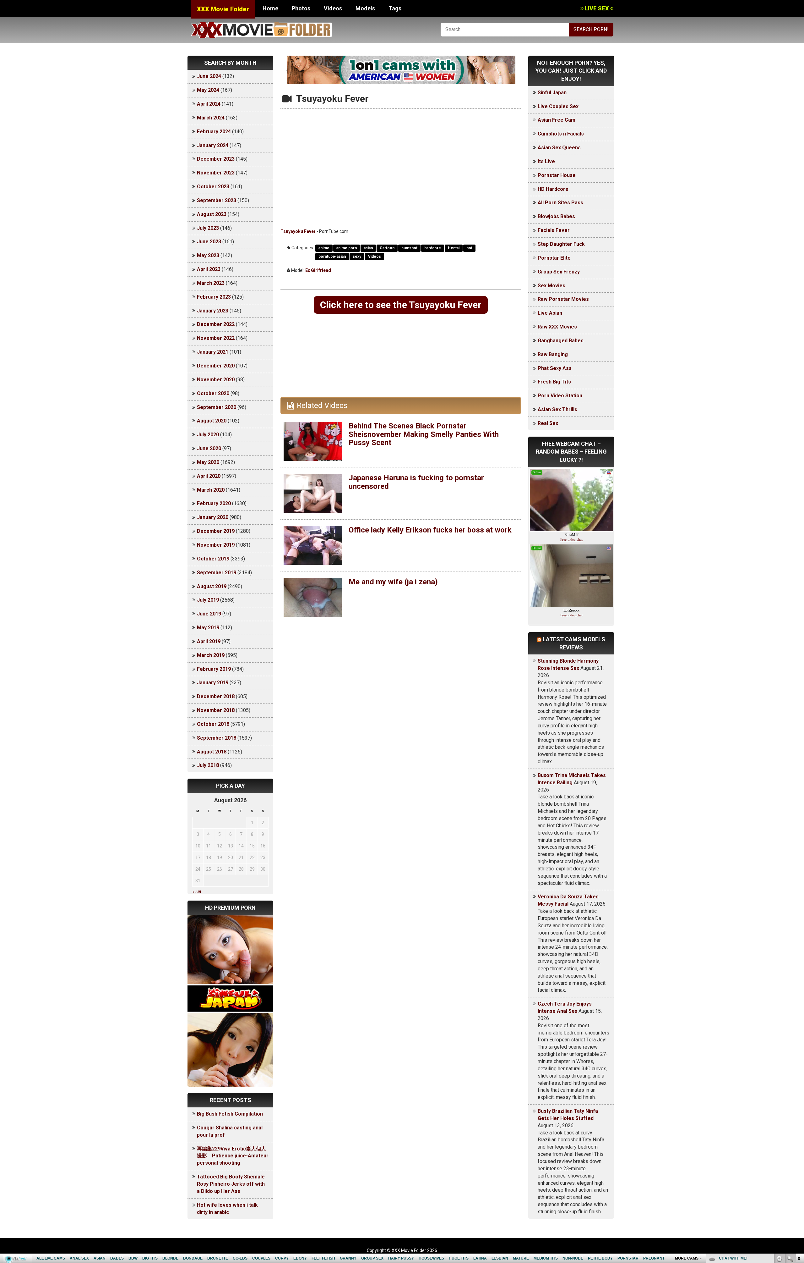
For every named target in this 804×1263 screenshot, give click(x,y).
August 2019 (211, 586)
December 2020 (216, 366)
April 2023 (208, 269)
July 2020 (208, 435)
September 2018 (216, 738)
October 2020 (213, 393)
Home (270, 8)
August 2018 (211, 752)
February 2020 (214, 503)
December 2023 (216, 159)
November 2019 (216, 545)
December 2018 (216, 696)
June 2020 (209, 448)
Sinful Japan (552, 93)
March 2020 (211, 490)
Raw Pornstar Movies (563, 299)
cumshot (409, 248)
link (798, 1165)
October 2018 (213, 724)
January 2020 (212, 517)
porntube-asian (332, 256)
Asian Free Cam (556, 120)
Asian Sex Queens (559, 148)
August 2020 (211, 421)
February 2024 (214, 132)
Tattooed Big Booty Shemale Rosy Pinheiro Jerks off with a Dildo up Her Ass (231, 1184)
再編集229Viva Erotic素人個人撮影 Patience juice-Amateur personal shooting (233, 1156)
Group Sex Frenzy (559, 272)
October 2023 (213, 187)
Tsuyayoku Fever (298, 231)
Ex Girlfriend (318, 270)
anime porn (346, 248)
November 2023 (216, 173)
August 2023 (211, 214)
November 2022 (216, 338)
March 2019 (211, 655)
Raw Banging (553, 354)
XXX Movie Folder (223, 9)
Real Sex (548, 423)
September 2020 (216, 407)
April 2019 (208, 641)
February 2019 (214, 669)
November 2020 (216, 380)
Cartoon (387, 248)
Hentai (453, 248)
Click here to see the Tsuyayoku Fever (400, 304)
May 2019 (208, 628)
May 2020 (208, 462)
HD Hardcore (553, 189)
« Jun (197, 892)
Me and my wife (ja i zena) (393, 581)
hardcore (432, 248)
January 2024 (212, 145)
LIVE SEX (597, 8)
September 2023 (216, 200)
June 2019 (209, 614)
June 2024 (209, 76)
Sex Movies (551, 286)
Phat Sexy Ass (555, 368)
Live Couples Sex (558, 106)
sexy (357, 256)
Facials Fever (554, 230)
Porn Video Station (560, 396)
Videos (333, 8)
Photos (301, 8)
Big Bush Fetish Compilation (230, 1114)
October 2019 (213, 559)
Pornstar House (557, 175)
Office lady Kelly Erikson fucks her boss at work (430, 530)
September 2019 (216, 573)
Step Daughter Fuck (561, 244)
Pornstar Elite (554, 258)
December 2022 (216, 324)
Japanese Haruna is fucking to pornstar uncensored (416, 481)
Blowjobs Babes (556, 216)
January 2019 (212, 683)
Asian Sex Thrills (557, 409)
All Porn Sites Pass (560, 203)
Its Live (546, 161)
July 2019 (208, 600)
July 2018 (208, 765)
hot (469, 248)
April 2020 (208, 476)
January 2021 (212, 352)
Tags (394, 8)
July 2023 (208, 228)
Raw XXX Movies (557, 327)
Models (365, 8)
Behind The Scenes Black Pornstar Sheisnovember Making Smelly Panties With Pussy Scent (424, 434)
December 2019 (216, 531)
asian (368, 248)
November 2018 (216, 710)
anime (323, 248)
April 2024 (208, 104)
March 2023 (211, 283)
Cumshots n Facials (561, 134)
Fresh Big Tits (554, 382)
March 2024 (211, 118)
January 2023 (212, 311)
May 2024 (208, 90)
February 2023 (214, 297)
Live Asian (550, 313)
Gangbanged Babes (561, 341)
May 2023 (208, 255)
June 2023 (209, 242)
